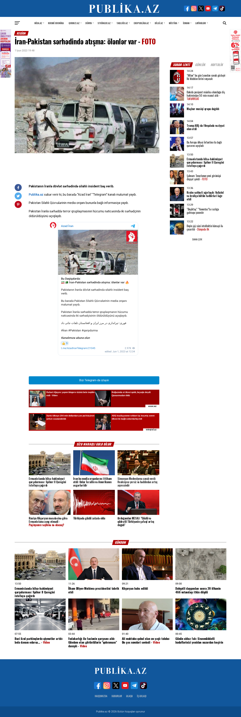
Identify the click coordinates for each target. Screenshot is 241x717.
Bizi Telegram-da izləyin (94, 380)
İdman (186, 23)
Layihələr (200, 23)
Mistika (173, 23)
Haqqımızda (101, 696)
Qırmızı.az (74, 23)
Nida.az (38, 23)
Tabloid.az (122, 23)
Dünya (88, 23)
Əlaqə (129, 696)
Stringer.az (104, 23)
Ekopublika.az (141, 23)
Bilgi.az (159, 23)
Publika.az (36, 194)
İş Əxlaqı (141, 696)
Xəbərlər (117, 696)
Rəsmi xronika (56, 23)
